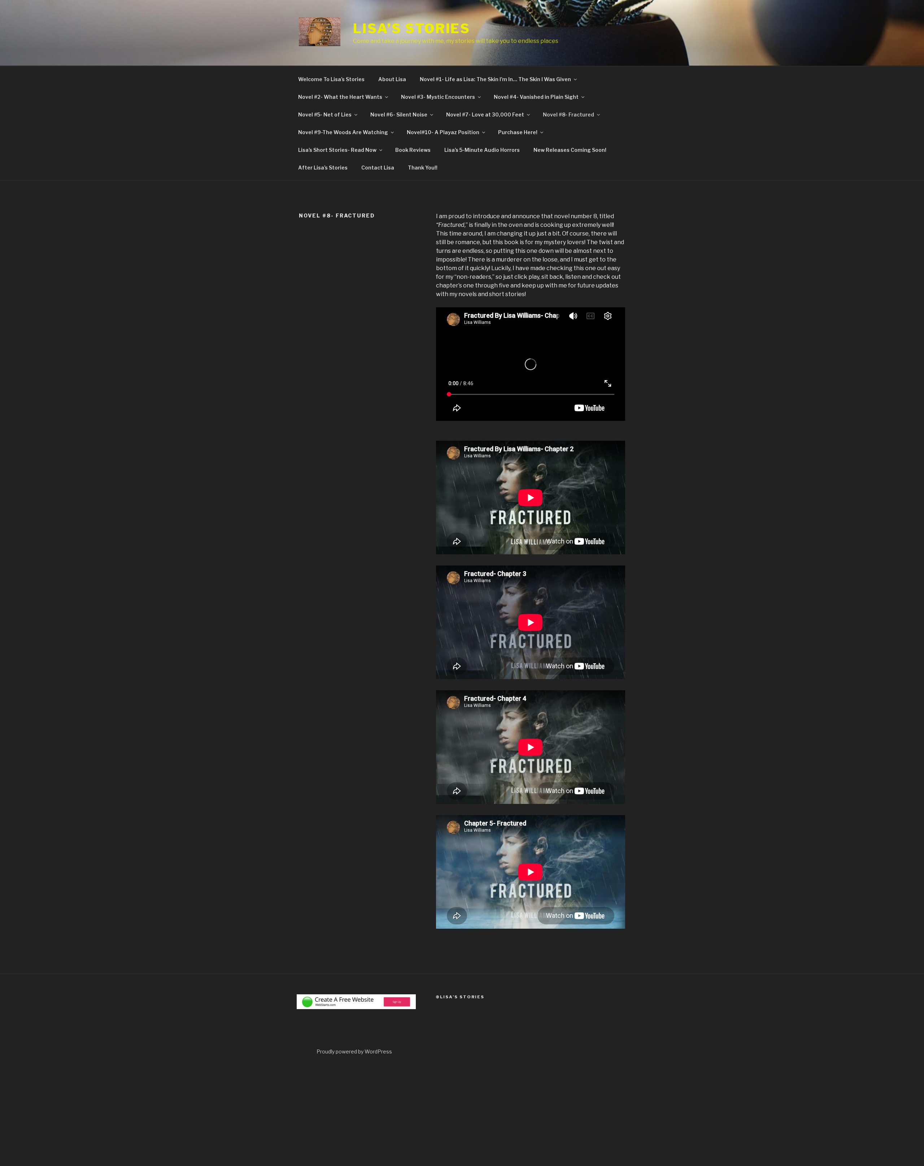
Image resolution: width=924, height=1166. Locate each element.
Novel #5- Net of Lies (325, 114)
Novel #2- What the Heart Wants (340, 97)
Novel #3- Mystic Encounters (438, 97)
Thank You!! (422, 167)
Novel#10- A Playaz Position (443, 132)
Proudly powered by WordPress (354, 1051)
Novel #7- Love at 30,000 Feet (485, 114)
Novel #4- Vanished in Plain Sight (536, 97)
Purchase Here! (517, 132)
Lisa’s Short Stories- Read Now (337, 150)
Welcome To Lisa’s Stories (331, 79)
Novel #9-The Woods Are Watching (343, 132)
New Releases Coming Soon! (569, 150)
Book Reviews (413, 150)
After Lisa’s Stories (323, 167)
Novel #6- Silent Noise (398, 114)
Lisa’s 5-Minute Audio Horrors (482, 150)
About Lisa (392, 79)
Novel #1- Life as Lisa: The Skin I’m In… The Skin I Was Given (495, 79)
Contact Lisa (377, 167)
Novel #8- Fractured (568, 114)
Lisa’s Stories (411, 28)
